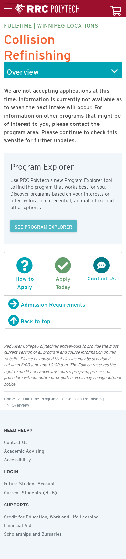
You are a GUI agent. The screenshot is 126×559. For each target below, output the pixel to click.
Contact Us (15, 441)
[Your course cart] (116, 8)
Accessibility (17, 458)
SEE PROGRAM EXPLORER (43, 226)
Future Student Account (29, 482)
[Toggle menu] (41, 8)
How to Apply (25, 282)
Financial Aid (17, 524)
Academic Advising (24, 450)
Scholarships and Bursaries (33, 533)
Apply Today (63, 282)
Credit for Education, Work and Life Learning (51, 515)
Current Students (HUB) (31, 491)
